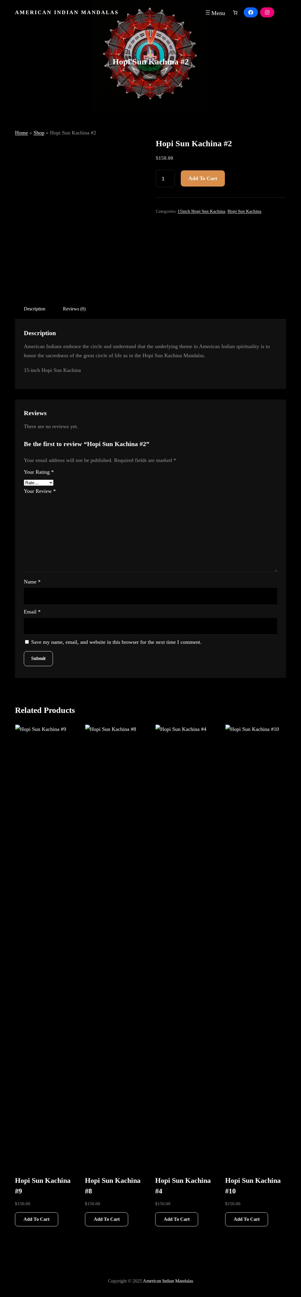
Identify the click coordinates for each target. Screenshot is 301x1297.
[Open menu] (215, 12)
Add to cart (202, 178)
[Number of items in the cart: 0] (235, 12)
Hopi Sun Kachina (244, 211)
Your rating (39, 472)
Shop (39, 133)
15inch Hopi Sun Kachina (201, 211)
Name (32, 582)
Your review (40, 491)
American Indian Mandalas (67, 12)
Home (21, 133)
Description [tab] (34, 308)
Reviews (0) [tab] (74, 308)
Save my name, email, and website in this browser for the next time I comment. (116, 642)
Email (32, 612)
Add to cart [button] (36, 1219)
